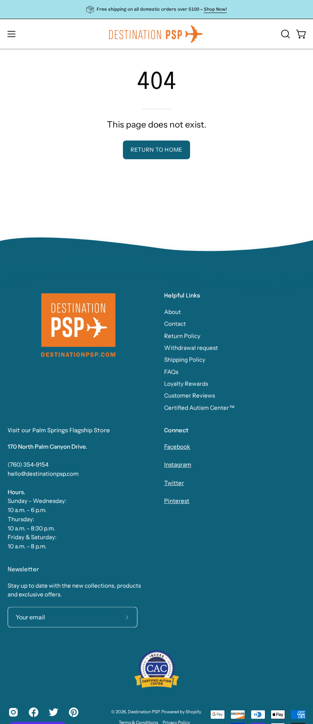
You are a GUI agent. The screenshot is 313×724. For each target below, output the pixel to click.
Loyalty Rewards (186, 383)
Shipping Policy (184, 359)
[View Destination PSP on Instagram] (13, 712)
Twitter (174, 482)
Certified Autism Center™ (199, 407)
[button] (284, 34)
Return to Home (156, 149)
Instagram (177, 465)
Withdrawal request (191, 347)
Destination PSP (144, 712)
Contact (175, 323)
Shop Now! (215, 9)
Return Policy (182, 335)
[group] (156, 9)
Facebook (177, 446)
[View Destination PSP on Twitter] (53, 712)
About (172, 311)
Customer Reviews (189, 395)
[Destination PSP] (156, 34)
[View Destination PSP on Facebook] (33, 712)
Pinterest (176, 501)
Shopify (193, 712)
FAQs (171, 371)
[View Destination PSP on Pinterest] (73, 712)
